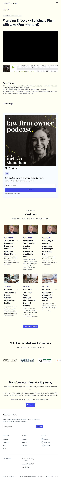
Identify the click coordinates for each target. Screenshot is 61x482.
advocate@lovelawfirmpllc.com (24, 93)
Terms (52, 476)
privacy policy (16, 193)
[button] (56, 3)
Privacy (56, 476)
